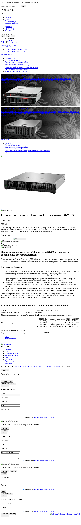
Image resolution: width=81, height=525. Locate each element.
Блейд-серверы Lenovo (13, 60)
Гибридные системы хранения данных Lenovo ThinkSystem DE (27, 151)
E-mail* (3, 444)
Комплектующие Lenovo (14, 64)
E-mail (3, 405)
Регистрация (12, 42)
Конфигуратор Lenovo (9, 46)
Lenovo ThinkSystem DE (13, 149)
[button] (4, 139)
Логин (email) (6, 481)
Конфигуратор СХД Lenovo (15, 51)
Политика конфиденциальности (48, 366)
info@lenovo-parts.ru (21, 366)
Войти (3, 42)
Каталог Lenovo (6, 55)
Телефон (4, 401)
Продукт (4, 393)
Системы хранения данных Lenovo (17, 62)
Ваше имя (4, 397)
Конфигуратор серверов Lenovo (16, 49)
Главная (8, 143)
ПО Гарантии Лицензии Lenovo (16, 70)
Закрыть (4, 430)
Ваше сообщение (7, 452)
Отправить (5, 428)
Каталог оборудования (13, 145)
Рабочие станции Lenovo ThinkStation (18, 66)
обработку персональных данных (46, 417)
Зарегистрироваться (8, 513)
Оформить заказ (6, 40)
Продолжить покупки (8, 383)
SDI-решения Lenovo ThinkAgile (16, 71)
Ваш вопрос (5, 409)
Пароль (3, 485)
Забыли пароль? (7, 493)
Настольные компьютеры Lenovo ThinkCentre (21, 68)
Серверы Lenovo (11, 58)
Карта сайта (32, 366)
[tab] (7, 337)
